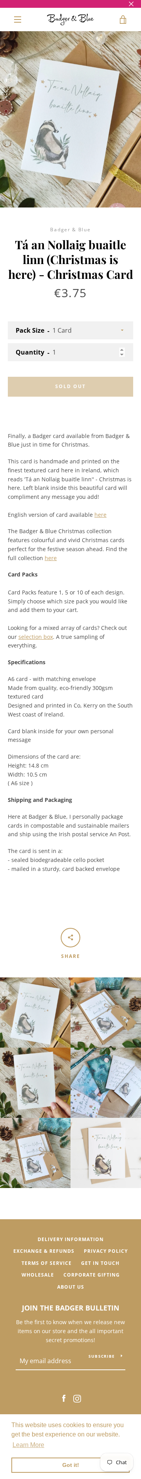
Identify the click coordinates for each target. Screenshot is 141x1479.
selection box (35, 636)
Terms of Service (47, 1263)
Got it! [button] (70, 1465)
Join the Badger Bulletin (70, 1307)
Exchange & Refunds (43, 1251)
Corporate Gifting (91, 1275)
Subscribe (102, 1356)
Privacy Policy (106, 1251)
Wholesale (38, 1275)
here (100, 514)
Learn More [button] (28, 1445)
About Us (70, 1287)
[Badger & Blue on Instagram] (77, 1397)
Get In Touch (100, 1263)
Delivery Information (71, 1239)
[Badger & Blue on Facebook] (64, 1397)
